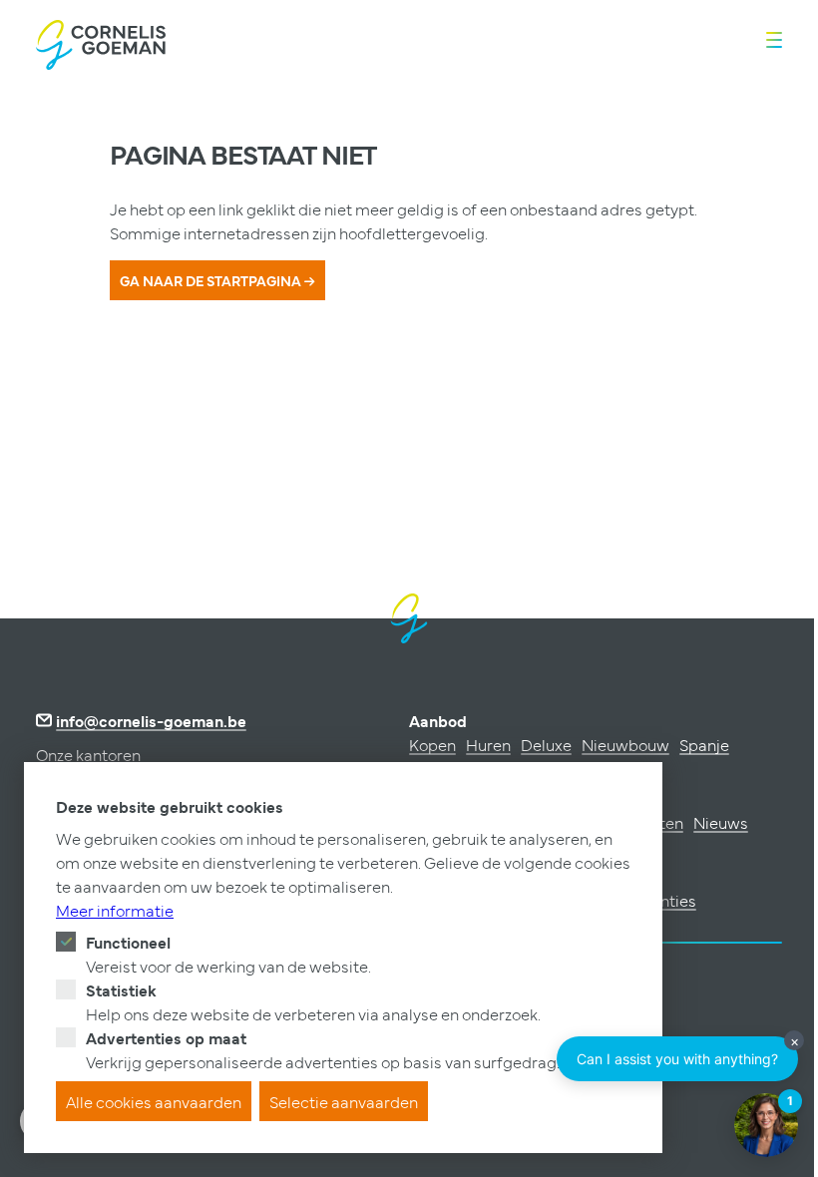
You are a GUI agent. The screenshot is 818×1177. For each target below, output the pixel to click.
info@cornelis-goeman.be (151, 720)
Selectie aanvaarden (343, 1101)
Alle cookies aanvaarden (153, 1101)
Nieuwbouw (625, 744)
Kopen (432, 744)
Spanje (704, 744)
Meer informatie (115, 910)
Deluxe (546, 744)
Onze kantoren (88, 754)
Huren (488, 744)
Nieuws (720, 822)
